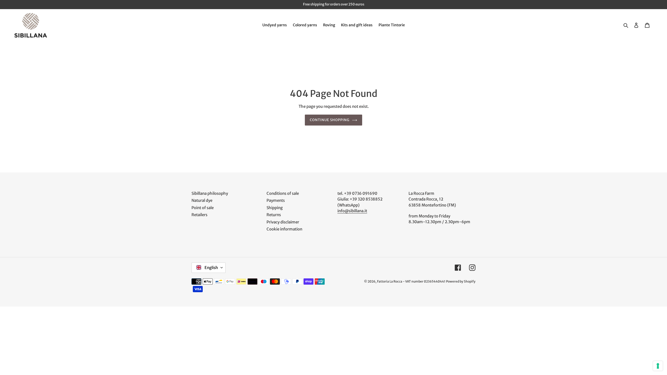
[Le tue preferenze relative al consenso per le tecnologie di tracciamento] (658, 366)
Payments (276, 200)
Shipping (275, 207)
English (211, 267)
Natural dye (202, 200)
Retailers (199, 214)
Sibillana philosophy (210, 193)
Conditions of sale (283, 193)
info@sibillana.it (352, 210)
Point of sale (203, 207)
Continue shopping (330, 120)
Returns (274, 214)
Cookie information (284, 229)
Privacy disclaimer (283, 222)
